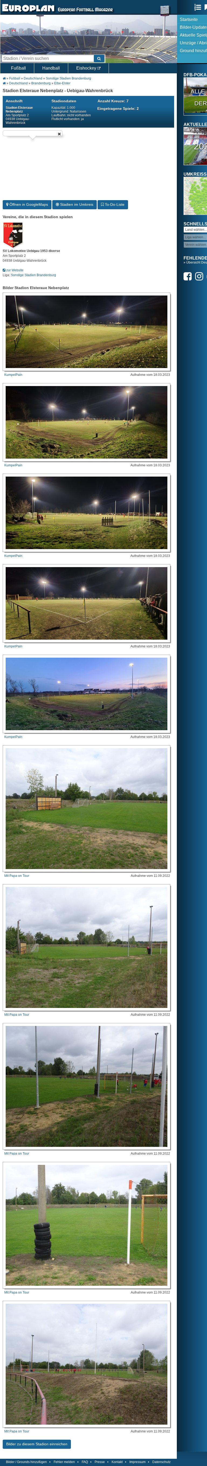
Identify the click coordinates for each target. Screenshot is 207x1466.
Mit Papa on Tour (16, 876)
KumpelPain (13, 375)
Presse (100, 1462)
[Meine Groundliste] (199, 7)
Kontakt (117, 1462)
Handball (51, 68)
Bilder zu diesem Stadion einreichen (36, 1444)
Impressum (137, 1462)
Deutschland (33, 78)
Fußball (18, 68)
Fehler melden (64, 1462)
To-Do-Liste (114, 204)
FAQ (85, 1462)
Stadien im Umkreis (76, 204)
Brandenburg (41, 83)
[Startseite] (28, 12)
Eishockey (86, 68)
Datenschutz (161, 1462)
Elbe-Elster (62, 83)
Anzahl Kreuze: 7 (113, 101)
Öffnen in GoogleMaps (28, 204)
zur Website (14, 270)
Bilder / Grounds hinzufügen (26, 1462)
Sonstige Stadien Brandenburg (68, 78)
